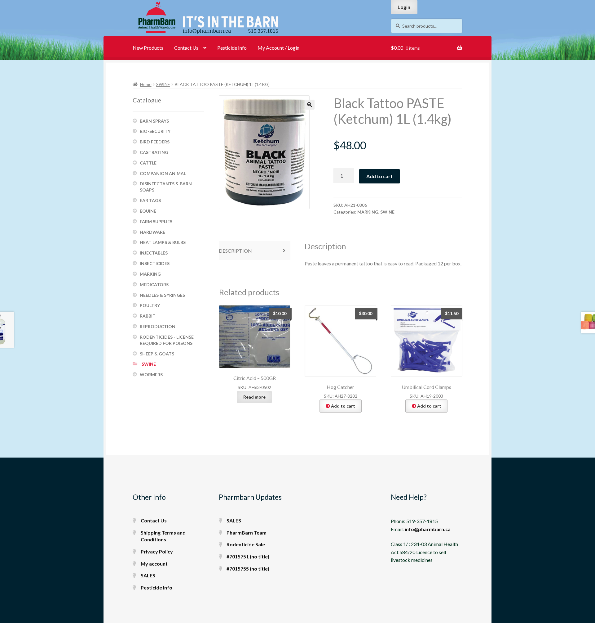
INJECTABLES (154, 252)
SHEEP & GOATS (157, 353)
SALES (148, 575)
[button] (310, 105)
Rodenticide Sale (246, 544)
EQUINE (148, 211)
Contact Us (186, 48)
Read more (254, 397)
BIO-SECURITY (155, 131)
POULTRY (150, 305)
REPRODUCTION (157, 326)
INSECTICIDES (155, 263)
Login (404, 7)
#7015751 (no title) (248, 556)
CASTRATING (154, 152)
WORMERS (151, 374)
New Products (148, 48)
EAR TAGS (150, 200)
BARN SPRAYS (154, 121)
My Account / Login (278, 48)
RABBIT (148, 315)
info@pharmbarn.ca (428, 529)
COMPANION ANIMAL (163, 173)
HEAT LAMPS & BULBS (163, 242)
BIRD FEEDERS (155, 141)
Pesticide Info (232, 48)
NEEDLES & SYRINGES (162, 295)
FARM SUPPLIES (156, 221)
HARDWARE (152, 232)
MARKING (367, 211)
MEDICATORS (154, 284)
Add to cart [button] (343, 406)
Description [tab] (235, 251)
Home (146, 84)
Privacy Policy (157, 551)
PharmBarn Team (247, 532)
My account (154, 564)
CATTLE (148, 162)
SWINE (163, 84)
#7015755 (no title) (248, 568)
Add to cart (379, 176)
